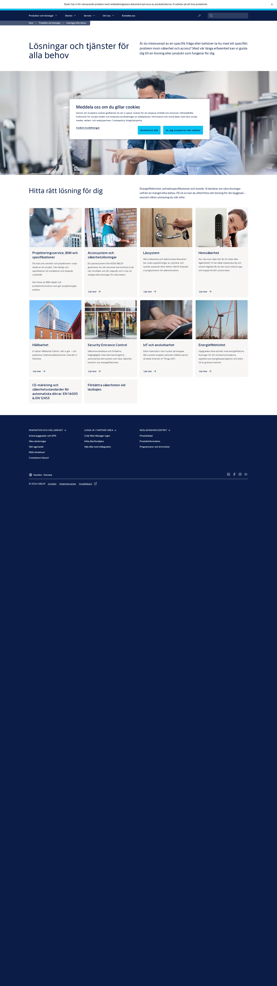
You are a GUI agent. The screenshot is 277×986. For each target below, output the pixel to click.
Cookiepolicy (118, 120)
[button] (56, 15)
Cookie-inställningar (88, 127)
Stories (68, 15)
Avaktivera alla (149, 130)
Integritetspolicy (134, 120)
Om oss (107, 15)
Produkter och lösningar (41, 15)
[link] (33, 23)
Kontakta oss (128, 15)
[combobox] (228, 15)
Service (87, 15)
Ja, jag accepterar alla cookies (183, 130)
